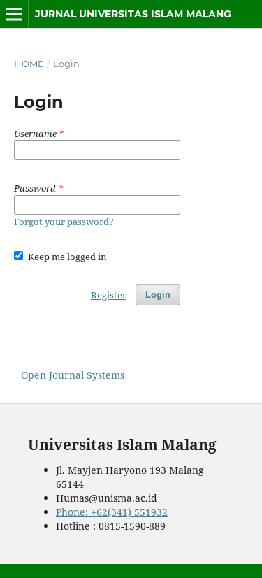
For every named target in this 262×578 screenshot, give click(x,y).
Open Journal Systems (72, 375)
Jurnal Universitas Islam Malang (133, 14)
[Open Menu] (14, 14)
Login (157, 294)
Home (29, 63)
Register (108, 295)
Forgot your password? (64, 221)
